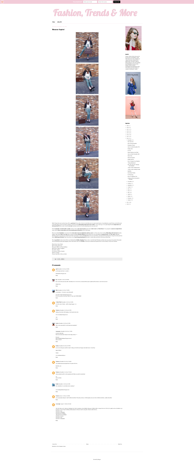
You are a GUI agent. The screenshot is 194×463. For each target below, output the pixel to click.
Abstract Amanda (60, 251)
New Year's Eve (130, 141)
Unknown (58, 310)
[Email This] (58, 259)
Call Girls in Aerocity (59, 416)
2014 (128, 134)
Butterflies (129, 171)
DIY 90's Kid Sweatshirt (132, 143)
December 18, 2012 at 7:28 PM (63, 290)
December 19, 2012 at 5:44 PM (67, 302)
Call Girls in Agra (59, 410)
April (129, 194)
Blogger (99, 459)
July (129, 188)
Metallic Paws (58, 284)
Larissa (57, 323)
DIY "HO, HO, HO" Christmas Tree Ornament (133, 165)
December (130, 140)
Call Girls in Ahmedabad (60, 412)
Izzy (56, 279)
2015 (128, 132)
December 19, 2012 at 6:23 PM (65, 310)
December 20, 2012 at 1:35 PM (66, 331)
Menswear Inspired (131, 157)
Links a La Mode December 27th (134, 146)
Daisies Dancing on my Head (133, 152)
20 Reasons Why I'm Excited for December (133, 178)
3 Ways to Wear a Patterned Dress (134, 167)
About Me (59, 22)
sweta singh (58, 404)
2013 (128, 136)
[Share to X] (60, 259)
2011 (128, 202)
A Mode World (58, 302)
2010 (128, 204)
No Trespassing (130, 174)
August (129, 187)
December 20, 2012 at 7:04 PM (65, 361)
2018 (128, 127)
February (129, 198)
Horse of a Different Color (132, 176)
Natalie (57, 384)
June (129, 190)
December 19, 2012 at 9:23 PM (64, 323)
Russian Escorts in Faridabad (61, 414)
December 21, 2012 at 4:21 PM (64, 384)
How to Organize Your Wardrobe (134, 161)
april (57, 269)
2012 (128, 138)
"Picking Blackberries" (132, 162)
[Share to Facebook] (62, 259)
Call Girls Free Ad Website (60, 413)
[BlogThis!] (59, 259)
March (129, 196)
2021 (128, 125)
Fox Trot (129, 150)
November (130, 181)
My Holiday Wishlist (131, 172)
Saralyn (57, 345)
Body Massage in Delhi (90, 408)
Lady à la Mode (58, 377)
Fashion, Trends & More (95, 12)
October (129, 183)
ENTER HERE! (78, 296)
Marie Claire (130, 155)
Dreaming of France (131, 145)
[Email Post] (55, 258)
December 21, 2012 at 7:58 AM (65, 372)
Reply (57, 275)
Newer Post (54, 444)
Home (53, 22)
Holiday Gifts (130, 148)
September (130, 185)
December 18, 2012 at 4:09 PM (63, 279)
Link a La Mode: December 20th (133, 154)
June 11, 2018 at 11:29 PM (65, 395)
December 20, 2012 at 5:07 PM (64, 345)
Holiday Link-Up (131, 159)
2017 (128, 129)
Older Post (120, 444)
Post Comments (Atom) (61, 446)
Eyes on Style (64, 254)
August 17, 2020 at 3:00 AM (66, 403)
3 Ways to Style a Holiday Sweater (134, 169)
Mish (57, 290)
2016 (128, 131)
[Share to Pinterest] (63, 259)
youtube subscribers (108, 397)
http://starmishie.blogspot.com (66, 294)
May (129, 192)
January (129, 200)
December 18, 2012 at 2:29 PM (63, 269)
